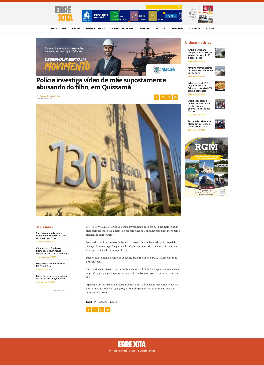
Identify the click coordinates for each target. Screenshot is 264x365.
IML (95, 302)
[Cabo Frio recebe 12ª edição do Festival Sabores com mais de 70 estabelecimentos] (220, 86)
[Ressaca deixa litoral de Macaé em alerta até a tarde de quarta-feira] (220, 124)
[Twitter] (163, 97)
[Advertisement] (59, 309)
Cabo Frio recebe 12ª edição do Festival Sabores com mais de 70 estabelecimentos (200, 86)
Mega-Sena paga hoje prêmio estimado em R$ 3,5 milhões (52, 277)
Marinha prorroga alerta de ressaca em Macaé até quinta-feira (200, 70)
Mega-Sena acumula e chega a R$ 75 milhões (52, 265)
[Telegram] (175, 97)
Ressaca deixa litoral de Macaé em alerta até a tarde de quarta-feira (199, 124)
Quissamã (113, 302)
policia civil (103, 302)
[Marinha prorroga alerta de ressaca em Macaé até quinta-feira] (220, 71)
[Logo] (132, 344)
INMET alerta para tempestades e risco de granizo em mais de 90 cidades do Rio (200, 53)
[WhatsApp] (169, 97)
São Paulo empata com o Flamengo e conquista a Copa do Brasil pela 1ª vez (51, 235)
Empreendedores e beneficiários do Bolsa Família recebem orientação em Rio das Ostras (199, 106)
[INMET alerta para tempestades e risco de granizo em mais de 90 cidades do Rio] (220, 53)
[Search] (179, 7)
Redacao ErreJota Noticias (50, 96)
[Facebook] (156, 97)
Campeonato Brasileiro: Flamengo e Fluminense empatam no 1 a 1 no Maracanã (52, 251)
